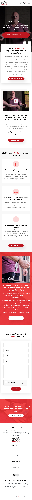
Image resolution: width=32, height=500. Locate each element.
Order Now (15, 318)
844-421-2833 (18, 465)
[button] (16, 35)
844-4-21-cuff (18, 467)
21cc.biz (20, 496)
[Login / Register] (21, 3)
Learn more (15, 140)
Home (16, 448)
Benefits (16, 453)
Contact (16, 457)
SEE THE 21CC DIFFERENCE (15, 78)
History (16, 455)
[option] (16, 29)
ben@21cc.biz (16, 471)
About (16, 450)
